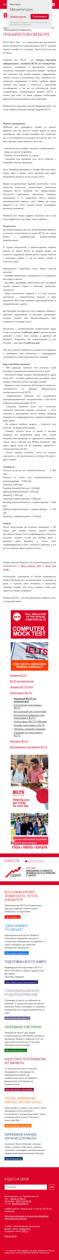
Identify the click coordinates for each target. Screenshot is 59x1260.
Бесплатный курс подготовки (30, 711)
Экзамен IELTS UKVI (21, 687)
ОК (52, 1187)
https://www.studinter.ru (16, 953)
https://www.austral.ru (15, 1050)
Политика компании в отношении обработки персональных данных (26, 1217)
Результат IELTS (19, 741)
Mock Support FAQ (31, 566)
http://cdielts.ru (12, 917)
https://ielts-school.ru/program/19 (21, 982)
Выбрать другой (18, 16)
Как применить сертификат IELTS (28, 747)
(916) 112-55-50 (23, 1201)
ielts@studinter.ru (20, 1203)
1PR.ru (25, 1231)
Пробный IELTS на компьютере (17, 30)
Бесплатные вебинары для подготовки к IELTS (29, 716)
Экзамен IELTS (18, 675)
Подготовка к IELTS (21, 693)
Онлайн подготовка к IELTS (29, 725)
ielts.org (25, 1251)
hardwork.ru (25, 1229)
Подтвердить (39, 16)
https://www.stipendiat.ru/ (17, 1018)
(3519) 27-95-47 (18, 1199)
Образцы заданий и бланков (29, 729)
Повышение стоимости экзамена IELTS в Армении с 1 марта (40, 873)
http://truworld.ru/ (13, 1158)
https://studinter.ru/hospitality (19, 1089)
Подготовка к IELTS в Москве (30, 721)
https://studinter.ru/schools (18, 1125)
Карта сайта (10, 1236)
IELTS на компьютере (22, 681)
